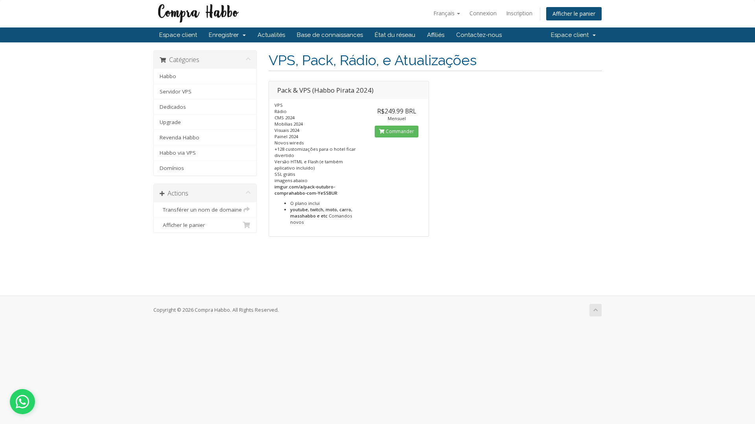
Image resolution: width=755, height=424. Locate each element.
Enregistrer (225, 34)
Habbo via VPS (178, 152)
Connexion (483, 13)
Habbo (168, 76)
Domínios (172, 168)
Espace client (178, 34)
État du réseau (395, 34)
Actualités (271, 34)
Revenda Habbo (179, 137)
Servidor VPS (176, 91)
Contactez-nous (479, 34)
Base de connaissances (330, 34)
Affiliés (435, 34)
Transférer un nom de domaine (201, 209)
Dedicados (173, 106)
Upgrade (170, 122)
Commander (399, 131)
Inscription (519, 13)
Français (444, 13)
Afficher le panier (573, 13)
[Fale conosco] (22, 401)
